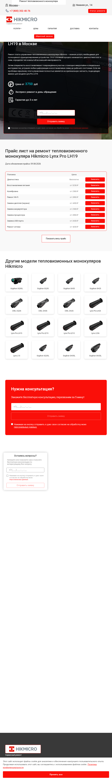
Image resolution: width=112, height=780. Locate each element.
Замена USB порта (15, 221)
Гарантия (52, 29)
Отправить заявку (56, 121)
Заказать (95, 179)
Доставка (74, 29)
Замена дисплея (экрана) (18, 203)
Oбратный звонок (44, 36)
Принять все (56, 774)
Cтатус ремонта (97, 11)
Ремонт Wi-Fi (12, 197)
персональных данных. (79, 128)
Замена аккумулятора (17, 209)
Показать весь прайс (56, 238)
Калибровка (12, 191)
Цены (35, 29)
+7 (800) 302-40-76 (20, 10)
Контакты (93, 29)
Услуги (16, 29)
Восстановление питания (18, 185)
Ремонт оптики (13, 227)
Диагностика (13, 179)
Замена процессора (16, 215)
